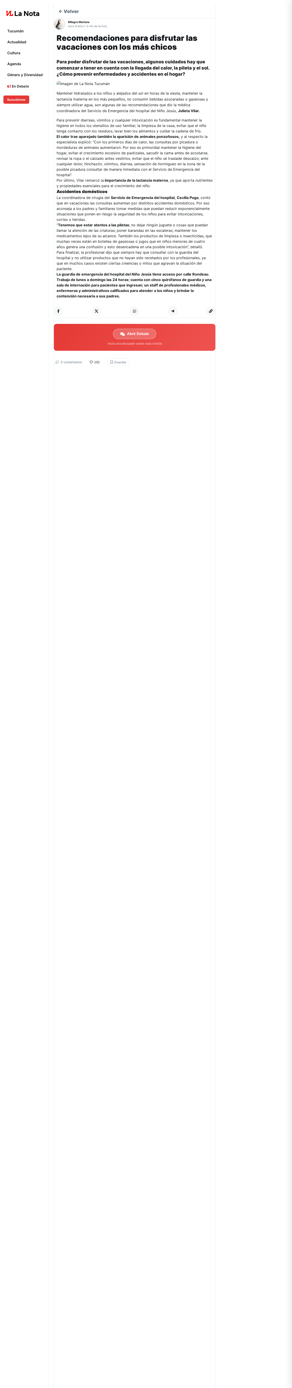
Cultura (13, 53)
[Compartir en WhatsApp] (134, 311)
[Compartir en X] (96, 311)
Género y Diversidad (25, 74)
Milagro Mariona (78, 22)
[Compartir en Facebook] (58, 311)
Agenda (14, 64)
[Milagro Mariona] (61, 24)
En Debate (20, 86)
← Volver (68, 11)
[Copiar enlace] (210, 311)
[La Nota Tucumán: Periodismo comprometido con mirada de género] (23, 13)
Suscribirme (16, 99)
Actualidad (16, 42)
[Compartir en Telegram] (172, 311)
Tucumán (15, 31)
